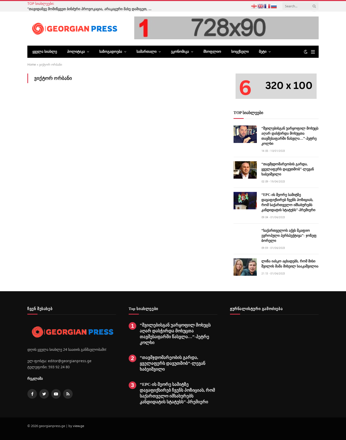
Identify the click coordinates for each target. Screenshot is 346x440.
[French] (267, 5)
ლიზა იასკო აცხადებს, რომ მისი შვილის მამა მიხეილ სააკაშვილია (289, 263)
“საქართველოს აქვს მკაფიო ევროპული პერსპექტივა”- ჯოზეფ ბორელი (289, 236)
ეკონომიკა (180, 51)
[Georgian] (254, 5)
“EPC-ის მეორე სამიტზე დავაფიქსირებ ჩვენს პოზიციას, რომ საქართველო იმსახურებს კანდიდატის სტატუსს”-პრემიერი (288, 202)
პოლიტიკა (76, 51)
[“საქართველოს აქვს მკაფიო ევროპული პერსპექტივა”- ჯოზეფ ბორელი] (245, 236)
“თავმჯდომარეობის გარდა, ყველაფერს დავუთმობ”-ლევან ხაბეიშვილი (287, 169)
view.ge (78, 426)
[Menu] (313, 52)
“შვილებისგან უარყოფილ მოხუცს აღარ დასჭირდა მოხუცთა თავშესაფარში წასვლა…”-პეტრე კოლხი (289, 135)
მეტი (262, 51)
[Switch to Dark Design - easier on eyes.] (306, 52)
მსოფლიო (212, 51)
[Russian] (274, 5)
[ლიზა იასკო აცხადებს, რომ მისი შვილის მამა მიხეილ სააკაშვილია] (245, 267)
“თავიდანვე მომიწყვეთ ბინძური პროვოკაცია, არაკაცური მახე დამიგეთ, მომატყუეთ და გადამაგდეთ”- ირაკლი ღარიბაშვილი (90, 9)
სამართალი (147, 51)
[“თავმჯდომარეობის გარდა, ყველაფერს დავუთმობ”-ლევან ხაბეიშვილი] (245, 170)
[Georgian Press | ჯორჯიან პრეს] (73, 28)
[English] (261, 5)
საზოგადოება (110, 51)
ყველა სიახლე (44, 51)
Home (31, 64)
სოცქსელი (240, 51)
